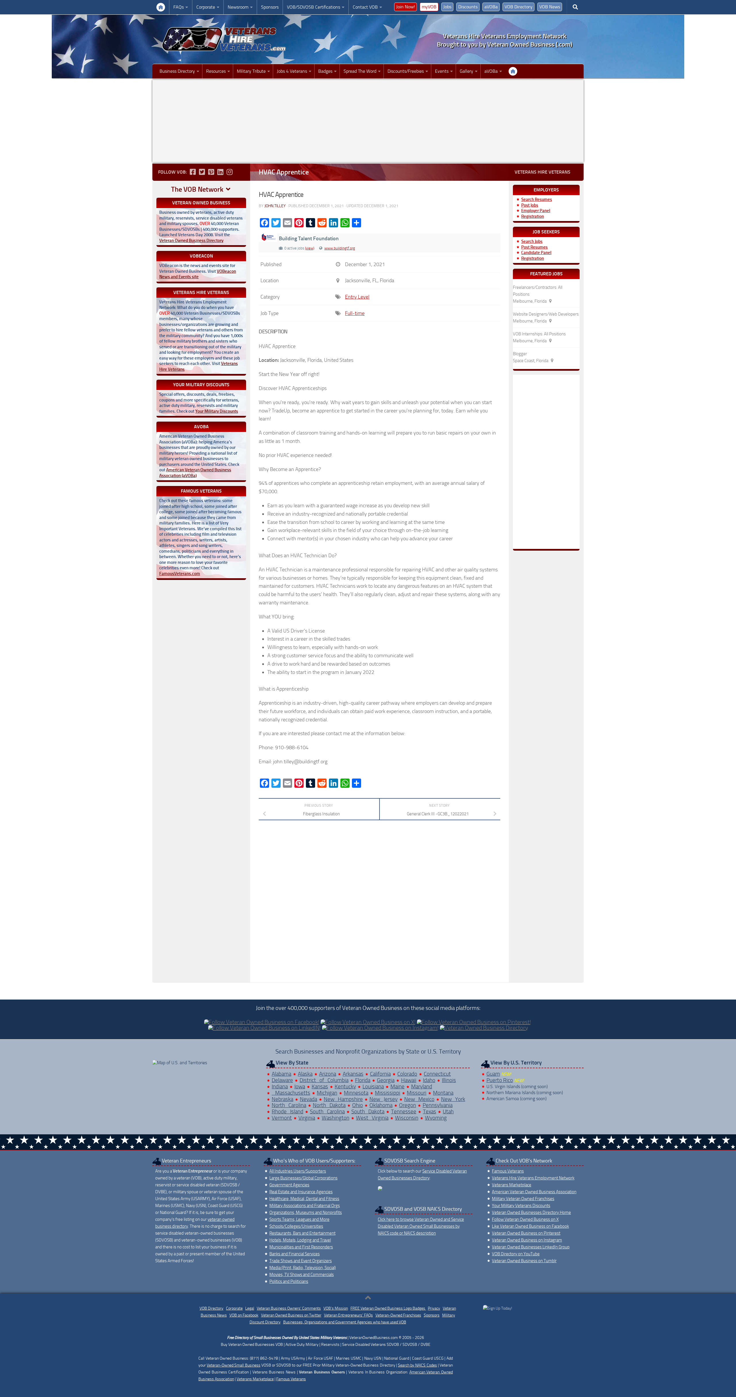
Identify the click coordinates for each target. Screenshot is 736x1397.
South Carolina (327, 1111)
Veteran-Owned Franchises (398, 1315)
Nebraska (282, 1099)
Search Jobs (532, 241)
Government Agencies (289, 1184)
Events (441, 71)
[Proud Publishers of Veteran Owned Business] (497, 1308)
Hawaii (408, 1080)
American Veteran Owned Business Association (534, 1191)
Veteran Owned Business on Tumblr (524, 1260)
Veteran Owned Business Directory (191, 240)
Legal (249, 1308)
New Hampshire (343, 1099)
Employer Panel (535, 210)
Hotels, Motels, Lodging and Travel (300, 1240)
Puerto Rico (499, 1080)
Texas (429, 1111)
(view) (309, 248)
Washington (335, 1117)
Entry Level (357, 297)
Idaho (429, 1080)
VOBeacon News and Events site (197, 274)
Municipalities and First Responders (301, 1247)
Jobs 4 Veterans (292, 71)
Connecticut (437, 1074)
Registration (532, 216)
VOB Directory (518, 6)
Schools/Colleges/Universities (296, 1226)
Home (160, 7)
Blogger (520, 353)
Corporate (205, 7)
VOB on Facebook (243, 1315)
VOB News (549, 6)
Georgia (385, 1080)
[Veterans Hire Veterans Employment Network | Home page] (224, 39)
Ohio (357, 1105)
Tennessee (403, 1111)
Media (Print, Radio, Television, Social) (302, 1267)
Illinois (449, 1080)
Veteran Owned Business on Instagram (527, 1240)
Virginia (306, 1117)
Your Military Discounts (216, 411)
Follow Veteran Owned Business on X (525, 1219)
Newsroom (238, 7)
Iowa (299, 1086)
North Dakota (329, 1105)
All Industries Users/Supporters (297, 1171)
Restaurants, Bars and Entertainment (302, 1233)
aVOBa (491, 6)
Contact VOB (365, 7)
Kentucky (345, 1086)
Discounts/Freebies (406, 71)
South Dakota (367, 1111)
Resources (216, 71)
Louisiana (373, 1086)
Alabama (281, 1074)
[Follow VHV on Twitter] (201, 171)
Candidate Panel (536, 252)
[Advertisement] (367, 121)
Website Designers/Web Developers (546, 314)
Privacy (434, 1308)
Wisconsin (406, 1117)
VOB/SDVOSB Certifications (313, 7)
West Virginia (372, 1117)
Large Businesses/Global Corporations (303, 1178)
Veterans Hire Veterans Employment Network (533, 1178)
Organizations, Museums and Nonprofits (305, 1212)
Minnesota (356, 1092)
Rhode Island (287, 1111)
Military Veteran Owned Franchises (523, 1198)
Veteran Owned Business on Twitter (291, 1315)
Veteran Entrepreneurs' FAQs (348, 1315)
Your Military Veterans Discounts (521, 1205)
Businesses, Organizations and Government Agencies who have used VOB (344, 1322)
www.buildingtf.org (339, 248)
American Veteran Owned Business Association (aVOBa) (195, 472)
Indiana (280, 1086)
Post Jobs (529, 205)
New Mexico (419, 1099)
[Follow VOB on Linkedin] (220, 171)
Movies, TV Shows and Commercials (301, 1274)
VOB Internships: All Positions (539, 334)
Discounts (468, 6)
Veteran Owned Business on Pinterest (526, 1233)
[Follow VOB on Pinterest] (211, 171)
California (380, 1074)
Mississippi (387, 1092)
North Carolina (289, 1105)
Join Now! (405, 6)
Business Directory (177, 71)
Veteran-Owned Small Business (233, 1365)
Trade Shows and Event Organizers (300, 1260)
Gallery (466, 71)
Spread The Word (360, 71)
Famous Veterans (508, 1171)
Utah (448, 1111)
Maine (397, 1086)
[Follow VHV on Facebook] (192, 171)
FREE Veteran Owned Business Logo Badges (388, 1308)
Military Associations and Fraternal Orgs (304, 1205)
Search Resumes (536, 199)
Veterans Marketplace (511, 1184)
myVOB (429, 6)
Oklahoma (380, 1105)
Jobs (447, 6)
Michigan (327, 1092)
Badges (325, 71)
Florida (362, 1080)
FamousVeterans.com (179, 573)
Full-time (355, 313)
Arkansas (353, 1074)
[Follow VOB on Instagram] (229, 171)
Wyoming (436, 1117)
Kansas (320, 1086)
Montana (443, 1092)
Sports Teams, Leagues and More (299, 1219)
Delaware (282, 1080)
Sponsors (270, 7)
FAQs (178, 7)
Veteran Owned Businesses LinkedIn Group (531, 1247)
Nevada (308, 1099)
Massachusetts (291, 1092)
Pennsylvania (438, 1105)
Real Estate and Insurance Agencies (301, 1191)
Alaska (305, 1074)
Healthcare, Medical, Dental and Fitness (304, 1198)
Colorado (407, 1074)
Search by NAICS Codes (417, 1365)
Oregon (407, 1105)
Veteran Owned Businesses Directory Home (531, 1212)
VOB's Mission (335, 1308)
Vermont (282, 1117)
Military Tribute (251, 71)
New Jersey (383, 1099)
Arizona (327, 1074)
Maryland (421, 1086)
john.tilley (275, 205)
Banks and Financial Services (294, 1253)
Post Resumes (534, 247)
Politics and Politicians (288, 1281)
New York (453, 1099)
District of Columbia (324, 1080)
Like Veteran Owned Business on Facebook (530, 1226)
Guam (493, 1074)
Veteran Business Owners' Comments (289, 1308)
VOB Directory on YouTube (516, 1253)
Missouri (416, 1092)
